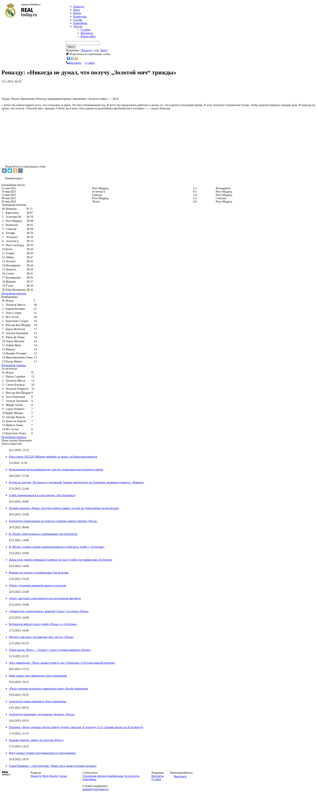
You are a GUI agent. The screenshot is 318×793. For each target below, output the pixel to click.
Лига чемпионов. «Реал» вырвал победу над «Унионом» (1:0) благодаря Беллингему (62, 662)
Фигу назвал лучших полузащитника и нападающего (42, 753)
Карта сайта (88, 36)
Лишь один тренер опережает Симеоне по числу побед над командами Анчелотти (60, 559)
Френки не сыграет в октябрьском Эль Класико (38, 572)
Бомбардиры (115, 776)
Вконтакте (180, 776)
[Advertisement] (44, 88)
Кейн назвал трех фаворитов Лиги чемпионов (38, 675)
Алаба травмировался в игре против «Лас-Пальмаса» (42, 495)
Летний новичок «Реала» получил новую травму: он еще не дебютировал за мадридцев (64, 508)
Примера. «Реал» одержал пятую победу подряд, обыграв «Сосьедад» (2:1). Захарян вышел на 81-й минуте (76, 727)
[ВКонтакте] (68, 58)
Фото (76, 9)
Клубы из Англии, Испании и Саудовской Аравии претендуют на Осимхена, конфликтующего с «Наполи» (76, 482)
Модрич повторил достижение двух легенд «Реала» (41, 637)
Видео (77, 13)
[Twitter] (72, 58)
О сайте (85, 29)
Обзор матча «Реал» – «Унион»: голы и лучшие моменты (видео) (50, 649)
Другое (77, 26)
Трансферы (80, 23)
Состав (77, 19)
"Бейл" (104, 50)
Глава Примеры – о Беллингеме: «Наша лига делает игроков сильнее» (53, 765)
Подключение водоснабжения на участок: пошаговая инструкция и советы (56, 469)
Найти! (71, 46)
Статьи (62, 776)
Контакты (87, 33)
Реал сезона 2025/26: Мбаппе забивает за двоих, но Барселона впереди (53, 456)
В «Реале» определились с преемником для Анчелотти (43, 533)
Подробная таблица (13, 293)
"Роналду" (86, 50)
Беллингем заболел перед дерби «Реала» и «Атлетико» (43, 624)
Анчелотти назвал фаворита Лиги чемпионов (37, 701)
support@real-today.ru (95, 789)
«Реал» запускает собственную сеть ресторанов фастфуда (45, 598)
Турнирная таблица (94, 776)
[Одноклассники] (76, 58)
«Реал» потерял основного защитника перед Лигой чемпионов (48, 688)
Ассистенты (131, 776)
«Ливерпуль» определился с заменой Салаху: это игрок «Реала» (49, 611)
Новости (36, 776)
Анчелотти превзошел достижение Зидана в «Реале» (42, 714)
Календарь (79, 16)
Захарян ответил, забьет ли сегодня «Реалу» (36, 740)
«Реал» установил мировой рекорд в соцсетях (37, 585)
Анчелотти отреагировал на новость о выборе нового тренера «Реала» (53, 521)
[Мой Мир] (20, 170)
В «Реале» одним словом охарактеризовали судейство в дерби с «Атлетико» (57, 546)
